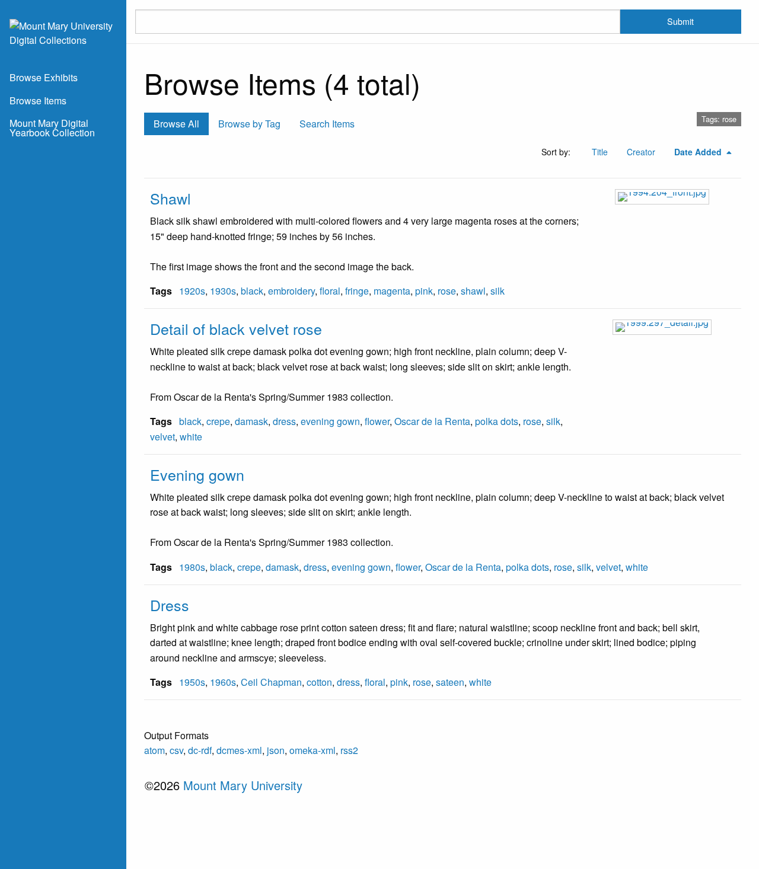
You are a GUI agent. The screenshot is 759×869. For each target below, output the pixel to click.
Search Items (327, 123)
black (252, 291)
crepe (218, 421)
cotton (319, 682)
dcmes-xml (239, 750)
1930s (223, 291)
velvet (162, 436)
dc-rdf (200, 750)
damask (251, 421)
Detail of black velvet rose (236, 328)
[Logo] (63, 32)
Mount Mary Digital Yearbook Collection (52, 127)
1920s (192, 291)
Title (600, 152)
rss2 (349, 750)
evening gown (330, 421)
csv (176, 750)
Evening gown (197, 474)
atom (154, 750)
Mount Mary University (242, 785)
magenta (392, 291)
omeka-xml (312, 750)
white (191, 436)
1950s (192, 682)
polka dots (496, 421)
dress (284, 421)
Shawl (170, 198)
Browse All (176, 123)
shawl (473, 291)
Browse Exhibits (43, 77)
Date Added (699, 152)
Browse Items (37, 100)
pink (424, 291)
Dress (169, 604)
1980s (192, 567)
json (276, 750)
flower (377, 421)
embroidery (291, 291)
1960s (223, 682)
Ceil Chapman (271, 682)
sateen (450, 682)
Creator (641, 152)
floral (330, 291)
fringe (357, 291)
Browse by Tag (249, 123)
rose (447, 291)
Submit (680, 21)
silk (497, 291)
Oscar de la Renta (432, 421)
